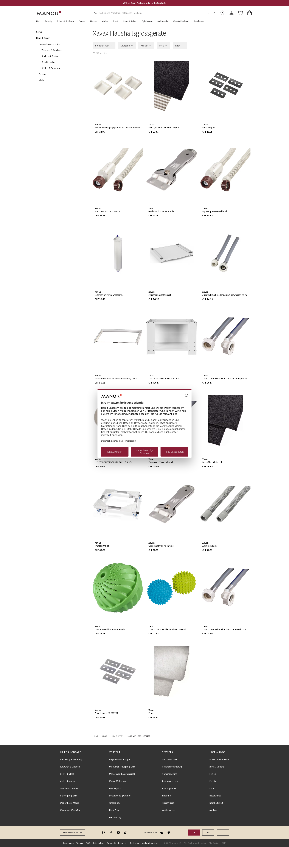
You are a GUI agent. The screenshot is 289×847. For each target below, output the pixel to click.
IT (223, 832)
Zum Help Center (72, 832)
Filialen (212, 774)
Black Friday (114, 810)
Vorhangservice (169, 774)
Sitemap (80, 843)
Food (211, 788)
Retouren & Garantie (70, 767)
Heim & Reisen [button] (117, 736)
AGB (88, 843)
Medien (213, 810)
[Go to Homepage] (49, 13)
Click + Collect (67, 774)
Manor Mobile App (118, 781)
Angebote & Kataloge (119, 759)
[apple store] (162, 832)
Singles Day (114, 803)
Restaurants (215, 795)
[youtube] (118, 832)
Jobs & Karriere (216, 767)
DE (209, 12)
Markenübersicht (149, 843)
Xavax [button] (104, 736)
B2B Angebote (169, 788)
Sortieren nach (102, 46)
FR (208, 832)
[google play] (169, 832)
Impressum (68, 843)
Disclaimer (134, 843)
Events (212, 781)
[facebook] (111, 832)
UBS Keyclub (115, 788)
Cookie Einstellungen (117, 843)
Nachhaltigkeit (216, 803)
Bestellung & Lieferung (71, 759)
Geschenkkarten (169, 759)
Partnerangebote (170, 781)
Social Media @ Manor (120, 795)
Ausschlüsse (168, 803)
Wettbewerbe (168, 810)
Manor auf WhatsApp (70, 810)
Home (95, 736)
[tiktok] (126, 832)
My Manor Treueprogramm (122, 767)
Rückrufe (166, 795)
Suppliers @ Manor (69, 788)
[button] (39, 21)
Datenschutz (98, 843)
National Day (115, 817)
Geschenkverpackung (172, 767)
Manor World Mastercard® (122, 774)
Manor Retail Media (69, 803)
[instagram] (104, 832)
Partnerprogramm (68, 795)
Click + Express (67, 781)
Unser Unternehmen (219, 759)
